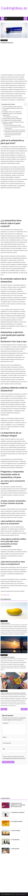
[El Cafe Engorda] (6, 841)
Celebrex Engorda (5, 709)
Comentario (6, 723)
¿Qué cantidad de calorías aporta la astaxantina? (15, 130)
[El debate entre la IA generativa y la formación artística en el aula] (6, 805)
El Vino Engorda (15, 848)
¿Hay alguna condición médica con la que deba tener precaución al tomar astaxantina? (15, 132)
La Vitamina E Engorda (17, 821)
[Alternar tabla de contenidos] (24, 104)
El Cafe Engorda (15, 839)
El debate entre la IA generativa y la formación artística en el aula (18, 805)
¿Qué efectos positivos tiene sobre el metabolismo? (13, 135)
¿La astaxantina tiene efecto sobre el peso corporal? (12, 109)
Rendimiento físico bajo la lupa (11, 116)
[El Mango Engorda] (14, 610)
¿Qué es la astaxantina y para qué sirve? (12, 106)
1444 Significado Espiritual (7, 657)
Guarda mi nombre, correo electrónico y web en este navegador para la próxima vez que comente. (14, 757)
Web (4, 749)
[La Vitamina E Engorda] (6, 823)
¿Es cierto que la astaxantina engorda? (13, 125)
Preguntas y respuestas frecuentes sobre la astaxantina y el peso (13, 123)
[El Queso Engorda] (6, 832)
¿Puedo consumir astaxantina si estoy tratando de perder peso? (15, 127)
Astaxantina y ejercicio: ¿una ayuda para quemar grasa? (12, 114)
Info (26, 894)
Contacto (13, 894)
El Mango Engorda (5, 623)
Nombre (4, 737)
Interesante (4, 40)
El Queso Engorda (15, 830)
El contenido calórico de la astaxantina (11, 111)
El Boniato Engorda (24, 709)
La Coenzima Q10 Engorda (17, 812)
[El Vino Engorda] (6, 850)
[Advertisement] (14, 59)
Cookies (17, 894)
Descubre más (6, 594)
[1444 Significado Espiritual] (14, 644)
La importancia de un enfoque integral (11, 120)
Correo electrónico (7, 743)
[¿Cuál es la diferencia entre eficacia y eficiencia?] (14, 680)
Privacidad (22, 894)
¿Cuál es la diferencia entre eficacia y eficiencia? (13, 693)
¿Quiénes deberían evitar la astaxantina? (12, 118)
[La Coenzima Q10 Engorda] (6, 814)
